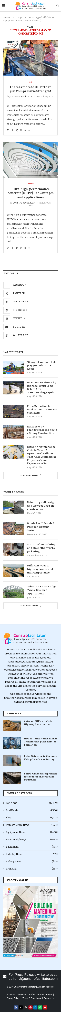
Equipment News (32, 832)
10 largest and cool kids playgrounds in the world (41, 365)
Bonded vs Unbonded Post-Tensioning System (40, 527)
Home (6, 17)
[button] (7, 922)
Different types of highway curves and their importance (40, 569)
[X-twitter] (21, 1007)
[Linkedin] (35, 1007)
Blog (32, 817)
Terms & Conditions (32, 998)
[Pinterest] (30, 1007)
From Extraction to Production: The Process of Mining (42, 409)
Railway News (32, 861)
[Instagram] (26, 1007)
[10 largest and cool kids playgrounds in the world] (13, 367)
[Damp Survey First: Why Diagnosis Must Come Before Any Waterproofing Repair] (13, 387)
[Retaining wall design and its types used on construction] (13, 507)
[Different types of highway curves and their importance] (13, 570)
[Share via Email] (29, 130)
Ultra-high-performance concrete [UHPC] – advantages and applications (31, 193)
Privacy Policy (13, 998)
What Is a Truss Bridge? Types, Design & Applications (42, 590)
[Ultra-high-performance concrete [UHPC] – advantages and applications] (30, 160)
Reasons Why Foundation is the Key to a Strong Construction (42, 430)
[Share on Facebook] (13, 130)
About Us (11, 994)
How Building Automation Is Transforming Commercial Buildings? (40, 741)
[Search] (57, 5)
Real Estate (32, 810)
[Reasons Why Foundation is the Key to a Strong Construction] (13, 432)
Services (22, 994)
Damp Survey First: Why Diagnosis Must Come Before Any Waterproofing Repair (41, 387)
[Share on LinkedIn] (25, 130)
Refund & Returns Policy (40, 994)
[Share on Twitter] (17, 130)
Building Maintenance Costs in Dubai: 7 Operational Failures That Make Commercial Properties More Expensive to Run (41, 455)
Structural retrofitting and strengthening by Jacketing (41, 548)
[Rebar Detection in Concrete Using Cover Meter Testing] (12, 760)
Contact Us (49, 998)
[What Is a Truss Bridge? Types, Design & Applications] (13, 591)
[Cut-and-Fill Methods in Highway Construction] (12, 725)
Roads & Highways (32, 839)
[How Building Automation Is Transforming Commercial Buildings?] (12, 743)
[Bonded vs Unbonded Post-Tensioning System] (13, 528)
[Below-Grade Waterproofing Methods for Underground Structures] (12, 778)
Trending (32, 868)
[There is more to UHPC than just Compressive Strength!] (30, 58)
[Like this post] (8, 130)
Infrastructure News (32, 825)
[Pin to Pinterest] (21, 130)
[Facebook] (16, 1007)
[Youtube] (45, 1007)
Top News (32, 803)
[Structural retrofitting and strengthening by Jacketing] (13, 549)
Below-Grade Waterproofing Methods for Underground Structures (40, 776)
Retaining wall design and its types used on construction (41, 506)
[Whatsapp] (40, 1007)
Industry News (32, 854)
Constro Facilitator (21, 96)
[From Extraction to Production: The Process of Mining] (13, 411)
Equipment (32, 846)
